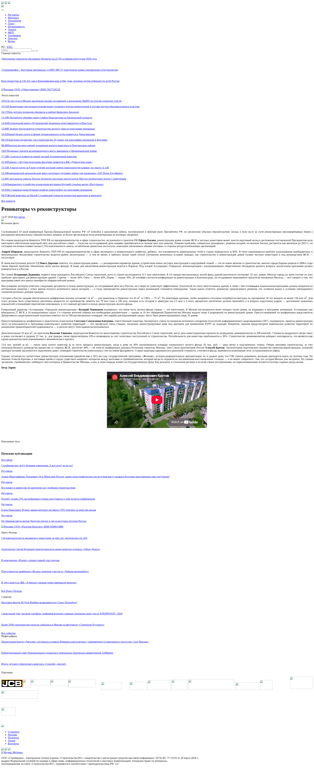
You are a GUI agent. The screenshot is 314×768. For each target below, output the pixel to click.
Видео (11, 41)
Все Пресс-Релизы (11, 591)
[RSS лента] (9, 3)
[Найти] (33, 50)
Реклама (12, 734)
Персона (12, 38)
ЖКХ (11, 32)
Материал (13, 17)
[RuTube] (6, 3)
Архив (11, 740)
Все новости (8, 201)
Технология (14, 20)
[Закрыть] (36, 50)
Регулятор (13, 14)
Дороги (12, 29)
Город (11, 23)
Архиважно (14, 35)
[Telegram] (2, 3)
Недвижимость (16, 26)
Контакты (13, 743)
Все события (8, 633)
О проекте (13, 731)
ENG (10, 46)
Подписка (13, 737)
